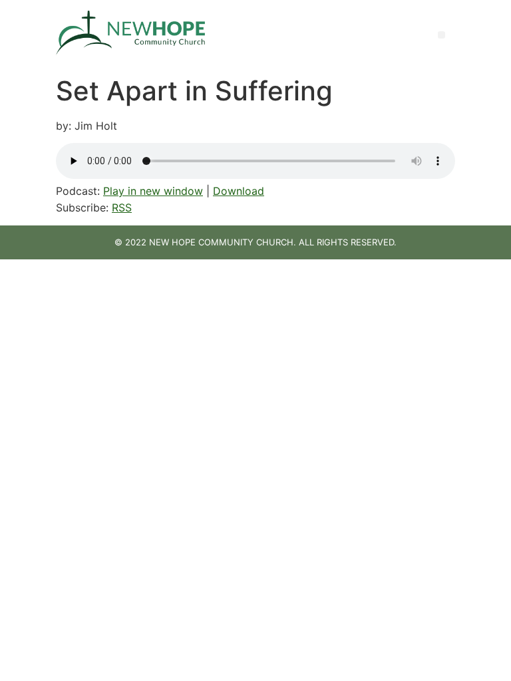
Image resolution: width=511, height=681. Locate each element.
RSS (122, 207)
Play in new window (153, 191)
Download (238, 191)
